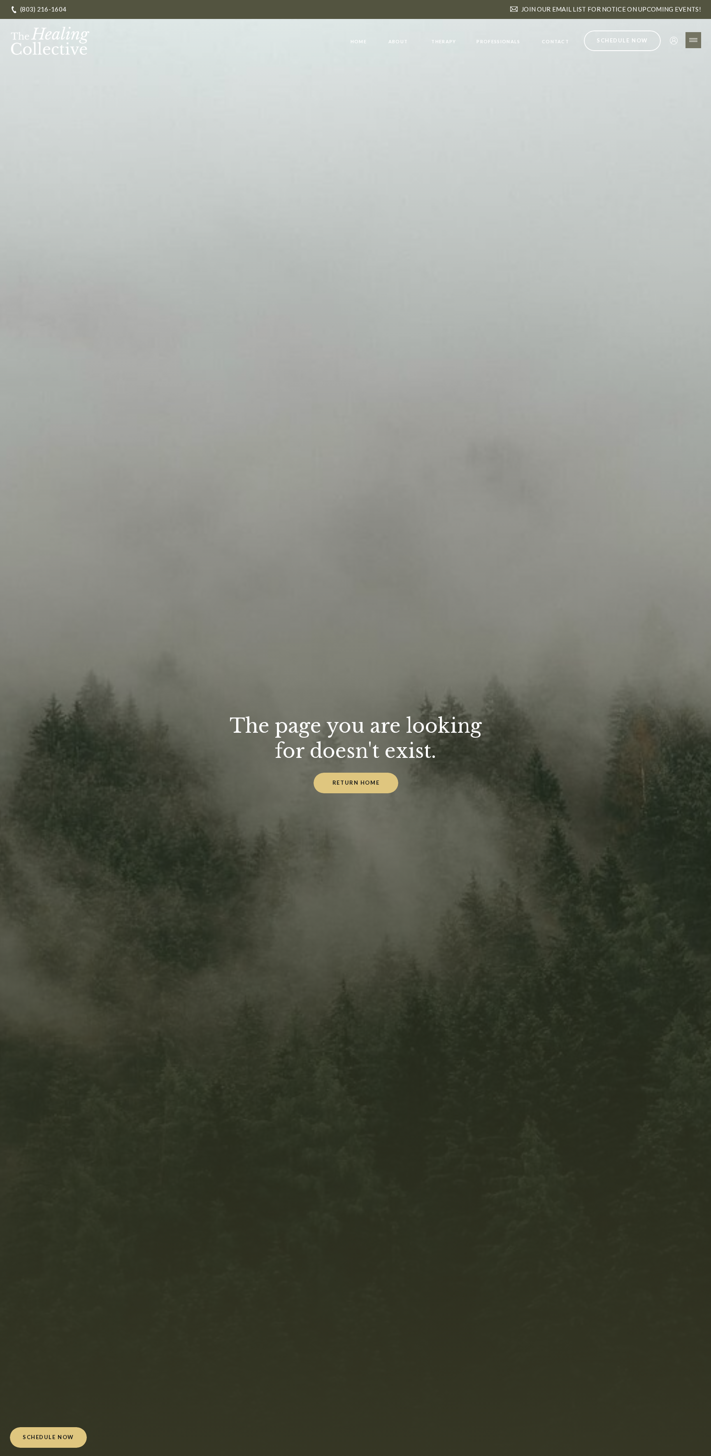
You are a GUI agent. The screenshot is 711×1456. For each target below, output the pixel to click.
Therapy (443, 41)
